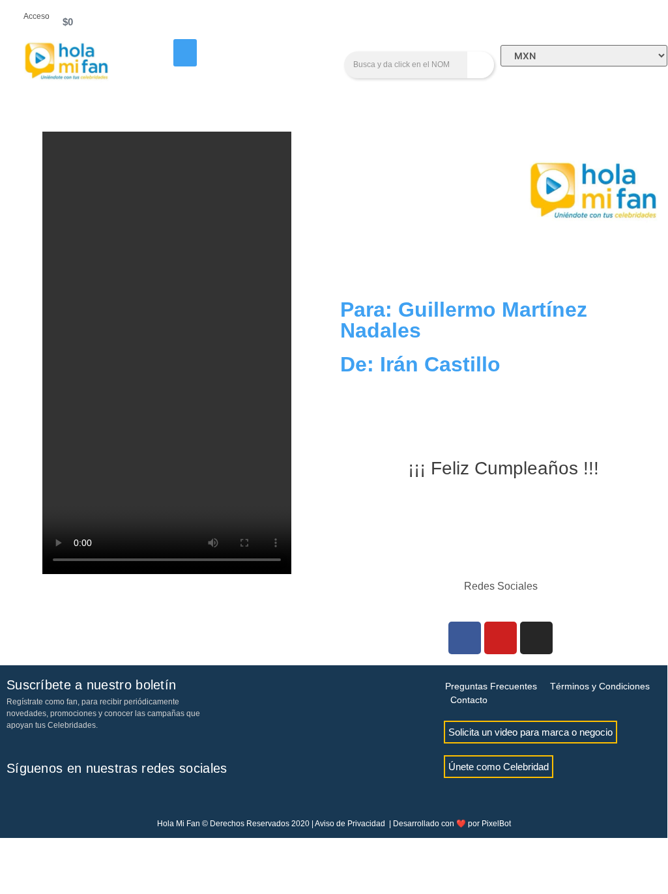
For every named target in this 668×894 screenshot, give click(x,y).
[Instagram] (536, 638)
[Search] (480, 64)
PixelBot (496, 823)
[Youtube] (500, 638)
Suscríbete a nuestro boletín (91, 685)
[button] (185, 52)
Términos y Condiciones (600, 686)
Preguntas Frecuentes (491, 686)
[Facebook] (464, 638)
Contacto (468, 700)
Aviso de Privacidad (350, 823)
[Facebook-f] (16, 797)
